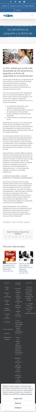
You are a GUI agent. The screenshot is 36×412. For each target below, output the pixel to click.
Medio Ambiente (7, 309)
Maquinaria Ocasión (7, 338)
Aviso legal (7, 288)
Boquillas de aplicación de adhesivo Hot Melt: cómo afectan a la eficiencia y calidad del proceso (18, 369)
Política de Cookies (7, 302)
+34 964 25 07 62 (29, 308)
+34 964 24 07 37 (29, 304)
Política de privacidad (7, 295)
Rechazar (18, 403)
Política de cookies (26, 394)
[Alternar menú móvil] (32, 16)
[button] (4, 262)
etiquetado (8, 147)
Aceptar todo (18, 398)
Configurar (18, 407)
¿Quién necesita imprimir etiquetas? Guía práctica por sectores (9, 267)
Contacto (7, 322)
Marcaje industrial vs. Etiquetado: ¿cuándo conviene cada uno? (26, 266)
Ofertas (7, 333)
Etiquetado (27, 222)
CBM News (8, 222)
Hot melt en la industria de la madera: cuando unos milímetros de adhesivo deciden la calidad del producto (18, 302)
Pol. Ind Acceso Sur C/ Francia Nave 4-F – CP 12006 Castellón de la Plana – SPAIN (29, 293)
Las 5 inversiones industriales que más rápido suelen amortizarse (18, 326)
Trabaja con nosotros (7, 316)
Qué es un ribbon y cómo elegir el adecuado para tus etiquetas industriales (18, 345)
